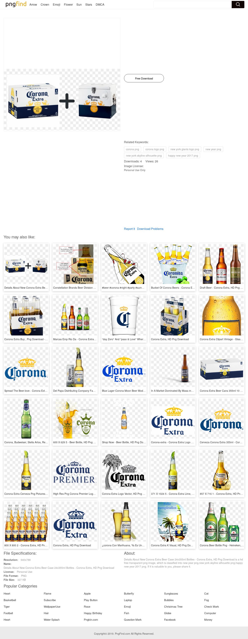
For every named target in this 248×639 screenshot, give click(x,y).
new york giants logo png (184, 149)
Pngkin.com (91, 619)
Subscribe (50, 600)
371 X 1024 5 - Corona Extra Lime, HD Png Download (182, 493)
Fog (206, 600)
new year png (213, 149)
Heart (7, 593)
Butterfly (129, 593)
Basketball (10, 600)
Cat (206, 593)
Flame (47, 593)
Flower (68, 4)
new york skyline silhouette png (144, 155)
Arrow (33, 4)
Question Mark (133, 619)
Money (208, 619)
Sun (79, 4)
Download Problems (150, 229)
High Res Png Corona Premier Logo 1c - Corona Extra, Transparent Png (94, 493)
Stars (88, 4)
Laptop (128, 600)
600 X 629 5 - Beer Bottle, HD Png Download (79, 442)
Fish (126, 613)
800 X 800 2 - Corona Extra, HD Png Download (31, 545)
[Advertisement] (62, 43)
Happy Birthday (93, 613)
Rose (87, 606)
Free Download (144, 78)
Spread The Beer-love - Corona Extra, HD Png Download (37, 390)
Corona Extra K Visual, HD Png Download (175, 545)
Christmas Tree (173, 606)
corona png (132, 149)
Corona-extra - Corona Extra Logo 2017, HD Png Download (185, 442)
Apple (87, 593)
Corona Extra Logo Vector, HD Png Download (128, 493)
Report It (129, 229)
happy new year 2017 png (183, 155)
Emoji (56, 4)
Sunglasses (171, 593)
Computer (210, 613)
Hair (46, 613)
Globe (167, 613)
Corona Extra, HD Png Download (170, 339)
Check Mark (211, 606)
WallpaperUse (52, 606)
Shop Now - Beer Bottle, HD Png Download (126, 442)
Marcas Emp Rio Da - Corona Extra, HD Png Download (84, 339)
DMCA (100, 4)
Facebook (170, 619)
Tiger (7, 606)
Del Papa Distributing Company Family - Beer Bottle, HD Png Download (94, 390)
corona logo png (154, 149)
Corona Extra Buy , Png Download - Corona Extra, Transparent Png (43, 339)
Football (8, 613)
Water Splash (52, 619)
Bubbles (169, 600)
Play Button (90, 600)
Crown (45, 4)
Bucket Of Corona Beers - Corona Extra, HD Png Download (185, 287)
